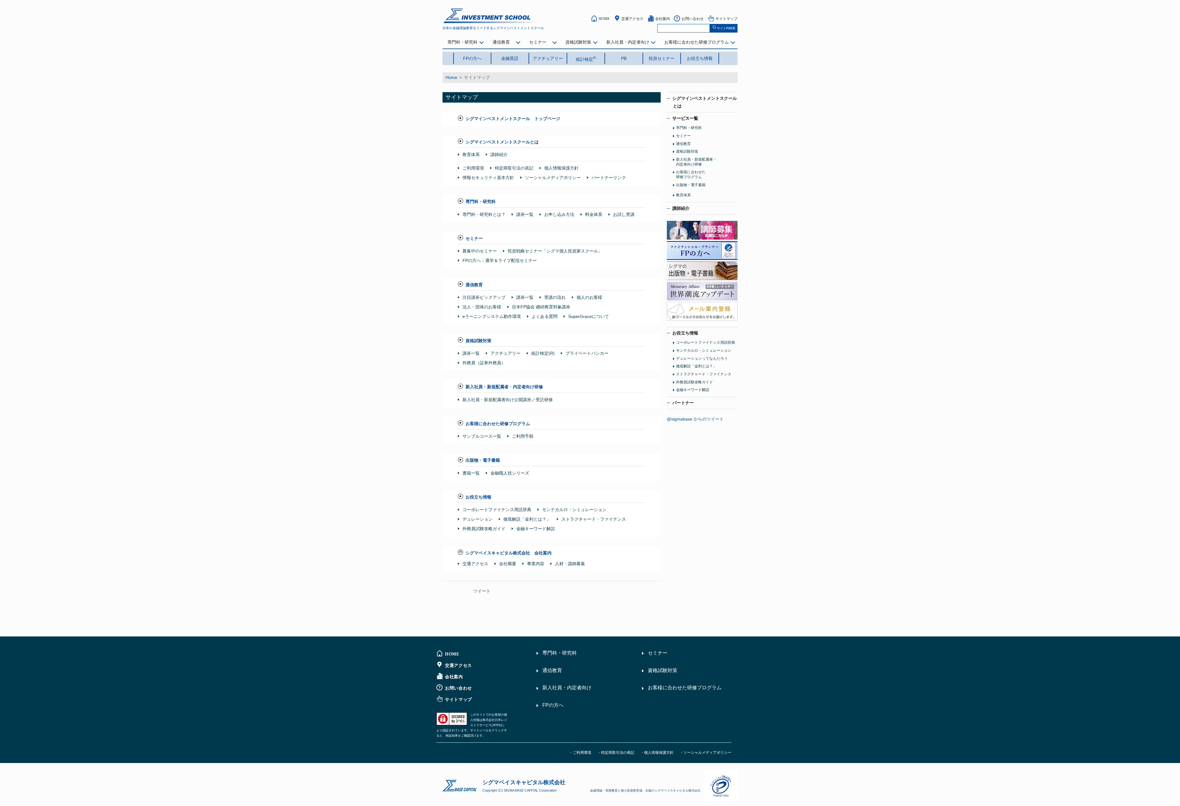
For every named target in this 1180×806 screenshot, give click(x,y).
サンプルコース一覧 (481, 436)
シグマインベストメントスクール (704, 102)
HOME (604, 18)
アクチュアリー (548, 58)
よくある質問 (544, 316)
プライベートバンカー (586, 353)
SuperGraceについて (588, 316)
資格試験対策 (578, 42)
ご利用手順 (522, 436)
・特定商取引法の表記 (615, 752)
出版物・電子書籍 (483, 460)
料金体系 (593, 214)
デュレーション (477, 519)
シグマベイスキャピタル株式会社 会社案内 (509, 552)
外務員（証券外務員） (483, 362)
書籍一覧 (471, 473)
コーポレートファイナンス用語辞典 (496, 509)
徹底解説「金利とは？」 (527, 519)
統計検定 (586, 59)
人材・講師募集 (570, 563)
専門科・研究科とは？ (483, 214)
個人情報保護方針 (561, 168)
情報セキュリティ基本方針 (488, 177)
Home (451, 77)
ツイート (481, 591)
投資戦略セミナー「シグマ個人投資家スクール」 (555, 250)
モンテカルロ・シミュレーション (574, 509)
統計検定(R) (543, 353)
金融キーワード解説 (535, 528)
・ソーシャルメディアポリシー (705, 752)
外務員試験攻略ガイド (483, 528)
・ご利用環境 (580, 752)
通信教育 (501, 42)
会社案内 (662, 18)
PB (624, 58)
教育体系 (471, 154)
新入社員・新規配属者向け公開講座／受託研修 (507, 399)
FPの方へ (472, 58)
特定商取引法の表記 (514, 168)
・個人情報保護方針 (657, 752)
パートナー (683, 402)
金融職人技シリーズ (509, 473)
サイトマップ (726, 18)
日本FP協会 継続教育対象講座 (541, 306)
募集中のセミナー (479, 250)
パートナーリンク (609, 177)
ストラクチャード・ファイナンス (593, 519)
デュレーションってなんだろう (702, 358)
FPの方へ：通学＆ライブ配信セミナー (499, 260)
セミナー (537, 42)
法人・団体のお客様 (481, 306)
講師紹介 (499, 154)
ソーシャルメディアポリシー (553, 177)
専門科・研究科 (462, 42)
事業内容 (535, 563)
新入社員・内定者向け (627, 42)
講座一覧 (524, 214)
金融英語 (509, 58)
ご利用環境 (473, 168)
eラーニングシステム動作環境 (491, 316)
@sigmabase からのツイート (695, 419)
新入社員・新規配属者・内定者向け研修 (504, 386)
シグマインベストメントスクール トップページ (513, 118)
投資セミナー (662, 58)
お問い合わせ (693, 18)
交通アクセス (632, 18)
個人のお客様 (589, 297)
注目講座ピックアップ (483, 297)
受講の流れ (555, 297)
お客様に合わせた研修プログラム (696, 42)
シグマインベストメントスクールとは (502, 141)
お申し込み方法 (559, 214)
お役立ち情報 (700, 58)
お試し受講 (624, 214)
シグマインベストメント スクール (490, 16)
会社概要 (507, 563)
